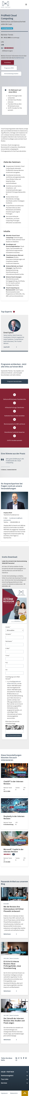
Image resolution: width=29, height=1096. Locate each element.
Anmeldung (7, 62)
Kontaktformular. (19, 58)
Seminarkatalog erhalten (11, 73)
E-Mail (7, 648)
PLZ (6, 663)
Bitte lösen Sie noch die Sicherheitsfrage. (12, 723)
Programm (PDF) (9, 68)
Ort (6, 670)
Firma (7, 655)
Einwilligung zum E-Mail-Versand (12, 678)
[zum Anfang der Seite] (25, 1093)
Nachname (8, 641)
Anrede (7, 627)
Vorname (8, 634)
